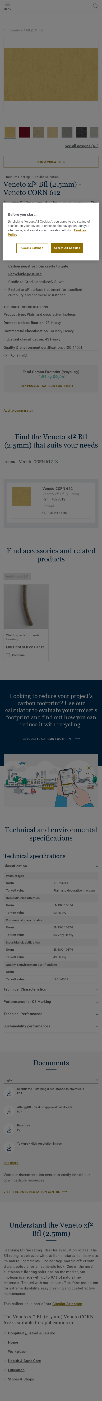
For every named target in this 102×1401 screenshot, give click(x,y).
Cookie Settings (32, 247)
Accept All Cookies (67, 247)
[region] (51, 231)
